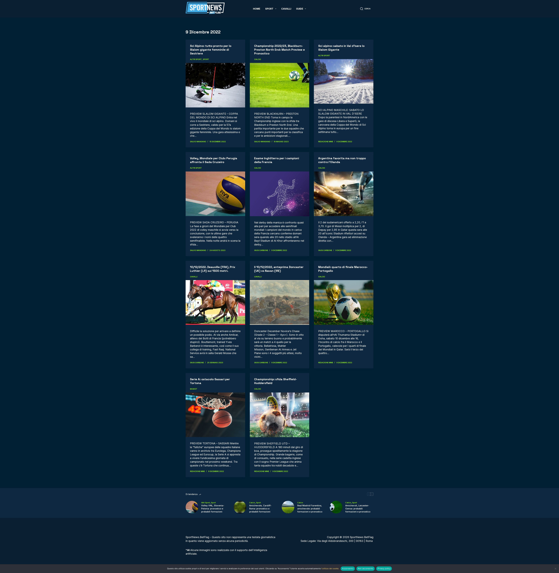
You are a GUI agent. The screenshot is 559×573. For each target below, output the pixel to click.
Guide (299, 8)
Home (256, 8)
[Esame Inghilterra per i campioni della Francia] (279, 193)
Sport (269, 8)
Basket (193, 389)
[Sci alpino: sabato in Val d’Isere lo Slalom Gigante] (343, 81)
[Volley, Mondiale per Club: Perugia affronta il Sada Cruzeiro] (215, 193)
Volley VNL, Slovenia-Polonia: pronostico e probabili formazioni (212, 508)
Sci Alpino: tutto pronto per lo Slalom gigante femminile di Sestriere (210, 49)
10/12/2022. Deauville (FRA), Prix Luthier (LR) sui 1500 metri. (212, 269)
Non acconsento (365, 568)
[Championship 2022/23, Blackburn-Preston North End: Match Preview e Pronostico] (279, 85)
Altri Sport (196, 59)
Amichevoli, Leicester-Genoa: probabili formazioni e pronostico (357, 508)
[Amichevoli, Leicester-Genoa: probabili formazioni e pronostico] (336, 507)
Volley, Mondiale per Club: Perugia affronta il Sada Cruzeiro (213, 160)
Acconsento (347, 568)
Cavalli (286, 8)
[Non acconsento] (555, 568)
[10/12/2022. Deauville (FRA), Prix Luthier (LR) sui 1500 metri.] (215, 302)
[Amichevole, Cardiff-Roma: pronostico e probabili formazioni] (240, 507)
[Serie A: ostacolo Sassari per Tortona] (215, 414)
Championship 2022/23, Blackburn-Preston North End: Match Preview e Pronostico (279, 49)
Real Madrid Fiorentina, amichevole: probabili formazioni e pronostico (309, 508)
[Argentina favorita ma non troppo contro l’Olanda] (343, 193)
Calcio (257, 59)
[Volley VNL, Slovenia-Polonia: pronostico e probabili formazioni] (192, 507)
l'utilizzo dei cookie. (330, 568)
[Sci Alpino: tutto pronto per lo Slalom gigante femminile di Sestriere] (215, 85)
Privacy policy (384, 568)
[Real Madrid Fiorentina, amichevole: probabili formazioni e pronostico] (288, 507)
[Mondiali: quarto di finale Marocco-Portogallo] (343, 302)
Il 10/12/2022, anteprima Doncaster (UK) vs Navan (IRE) (279, 269)
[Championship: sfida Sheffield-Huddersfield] (279, 414)
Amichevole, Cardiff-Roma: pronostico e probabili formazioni (260, 508)
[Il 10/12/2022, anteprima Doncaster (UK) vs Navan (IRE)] (279, 302)
